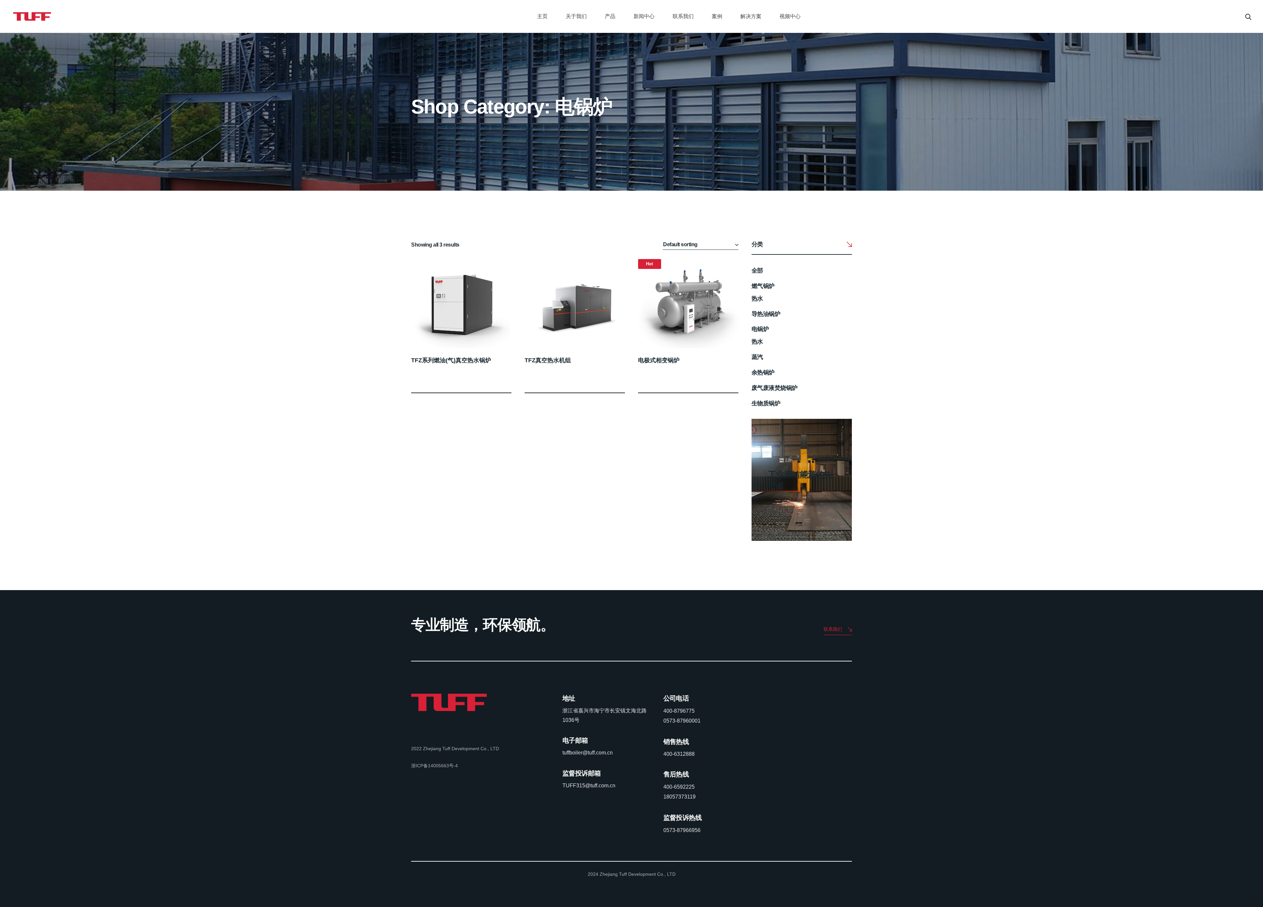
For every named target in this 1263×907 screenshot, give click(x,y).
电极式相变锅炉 (659, 360)
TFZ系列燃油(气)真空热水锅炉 (451, 360)
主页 (542, 16)
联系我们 (683, 16)
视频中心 (790, 16)
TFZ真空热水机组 (548, 360)
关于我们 (576, 16)
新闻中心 (644, 16)
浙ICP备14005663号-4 (434, 765)
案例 (717, 16)
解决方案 (750, 16)
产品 (610, 16)
